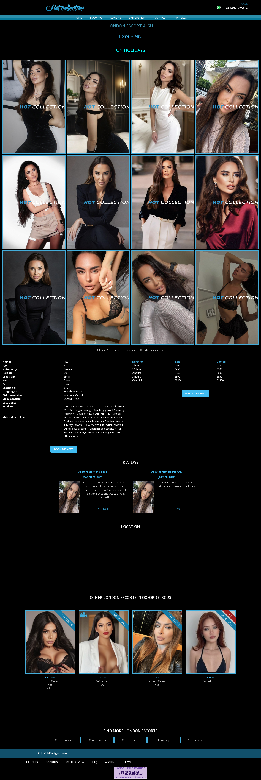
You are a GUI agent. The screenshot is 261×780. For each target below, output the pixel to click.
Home (78, 17)
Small (67, 376)
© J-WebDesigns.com (52, 753)
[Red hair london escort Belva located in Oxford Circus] (211, 642)
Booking (96, 17)
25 (65, 365)
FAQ (94, 762)
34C (66, 387)
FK (108, 413)
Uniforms (116, 406)
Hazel (67, 384)
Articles (181, 17)
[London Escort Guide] (130, 778)
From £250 (113, 417)
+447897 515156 (236, 8)
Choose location (64, 740)
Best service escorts (75, 421)
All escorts (96, 421)
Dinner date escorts (75, 428)
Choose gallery (97, 740)
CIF (73, 406)
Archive (110, 762)
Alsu (138, 36)
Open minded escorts (101, 428)
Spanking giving (102, 410)
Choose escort (130, 740)
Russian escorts (114, 421)
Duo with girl (96, 413)
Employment (138, 17)
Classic (117, 413)
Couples (81, 413)
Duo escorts (92, 425)
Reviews (115, 17)
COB (90, 406)
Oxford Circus (71, 399)
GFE (98, 406)
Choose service (196, 740)
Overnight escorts (110, 432)
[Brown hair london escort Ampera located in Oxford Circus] (104, 642)
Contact (161, 17)
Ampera (104, 677)
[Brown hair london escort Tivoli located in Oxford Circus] (157, 642)
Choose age (163, 740)
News (127, 762)
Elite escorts (71, 436)
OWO (81, 406)
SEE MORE (104, 509)
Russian (68, 369)
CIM (66, 406)
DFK (105, 406)
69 (65, 410)
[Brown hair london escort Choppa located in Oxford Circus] (50, 642)
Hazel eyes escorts (86, 432)
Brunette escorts (94, 417)
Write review (75, 762)
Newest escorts (73, 417)
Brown (67, 380)
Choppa (50, 677)
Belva (210, 677)
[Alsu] (69, 497)
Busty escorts (74, 425)
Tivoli (157, 677)
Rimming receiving (80, 410)
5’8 (65, 372)
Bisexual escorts (111, 425)
